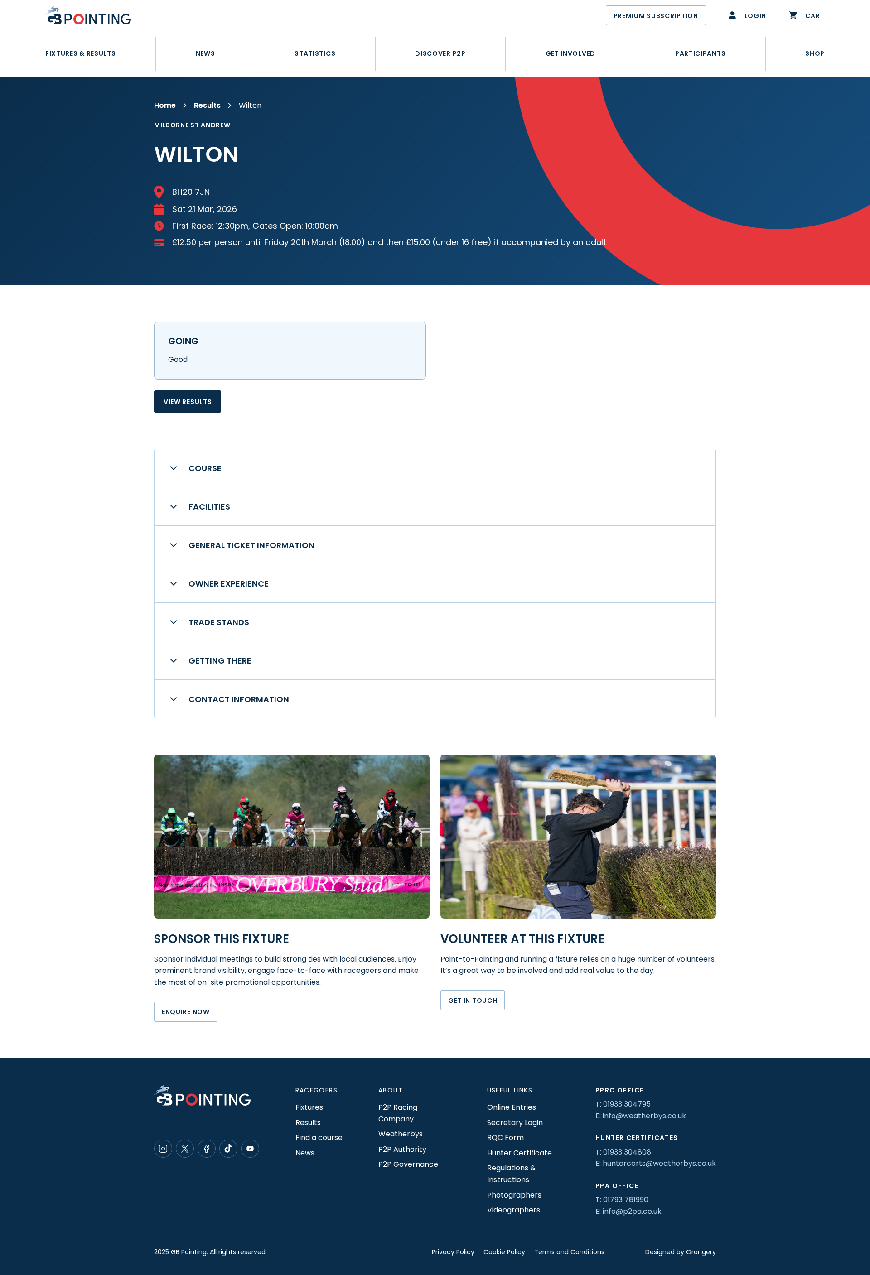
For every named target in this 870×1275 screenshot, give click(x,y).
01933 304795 (627, 1104)
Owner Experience (228, 583)
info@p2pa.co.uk (632, 1211)
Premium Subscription (656, 15)
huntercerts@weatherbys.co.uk (659, 1163)
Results (207, 105)
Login (755, 15)
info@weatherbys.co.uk (644, 1116)
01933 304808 (627, 1152)
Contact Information (238, 699)
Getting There (219, 660)
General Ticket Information (251, 545)
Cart (814, 15)
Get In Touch (472, 1000)
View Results (188, 401)
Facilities (209, 506)
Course (205, 468)
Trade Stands (218, 622)
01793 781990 (625, 1199)
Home (165, 105)
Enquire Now (186, 1011)
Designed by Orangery (680, 1251)
